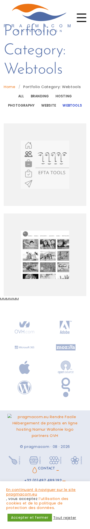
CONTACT (46, 468)
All (21, 96)
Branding (40, 96)
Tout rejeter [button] (64, 517)
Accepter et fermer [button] (29, 517)
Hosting (64, 96)
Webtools (72, 105)
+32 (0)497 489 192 (43, 480)
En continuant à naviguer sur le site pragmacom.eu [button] (41, 491)
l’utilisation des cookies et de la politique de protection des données (37, 503)
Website (48, 105)
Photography (21, 105)
